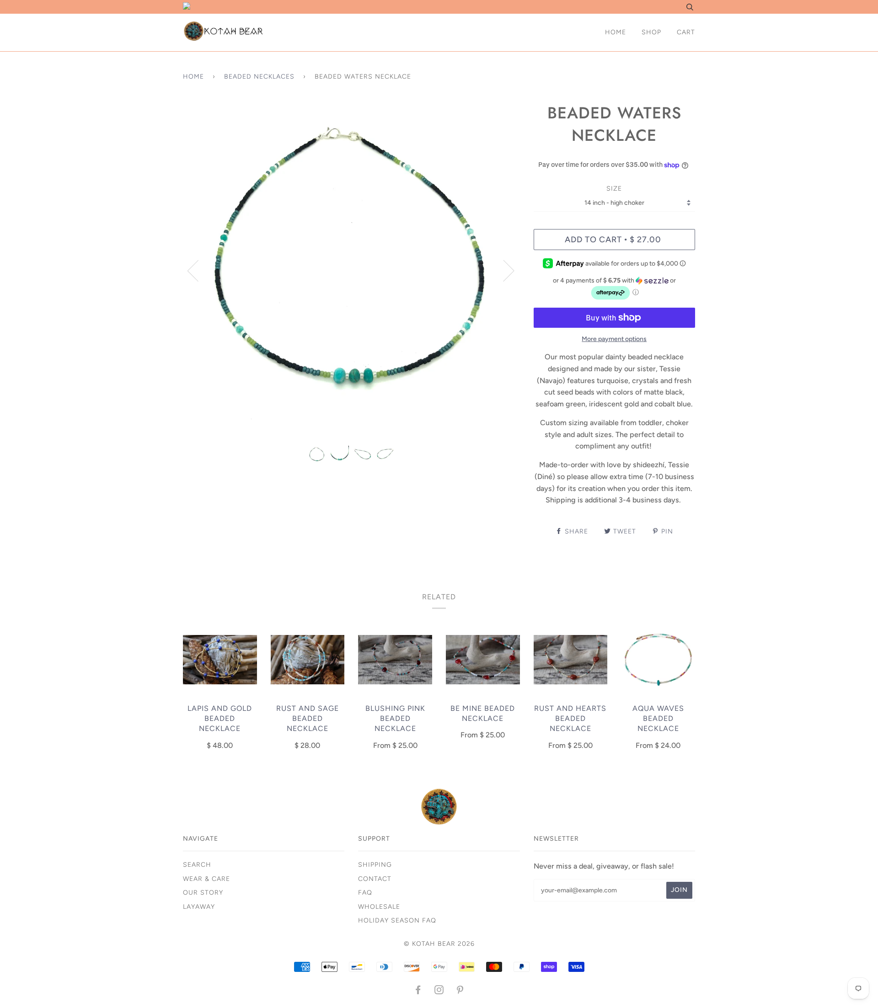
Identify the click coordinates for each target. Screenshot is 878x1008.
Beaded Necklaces (259, 76)
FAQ (365, 892)
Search (197, 865)
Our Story (203, 892)
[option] (351, 270)
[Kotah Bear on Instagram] (439, 991)
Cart (686, 32)
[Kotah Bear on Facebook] (418, 991)
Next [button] (503, 270)
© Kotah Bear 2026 (439, 944)
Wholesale (379, 907)
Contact (374, 879)
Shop (651, 32)
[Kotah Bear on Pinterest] (460, 991)
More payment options (614, 339)
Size (614, 188)
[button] (614, 289)
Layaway (199, 907)
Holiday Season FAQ (397, 920)
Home (615, 32)
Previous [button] (198, 270)
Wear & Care (206, 879)
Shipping (375, 865)
